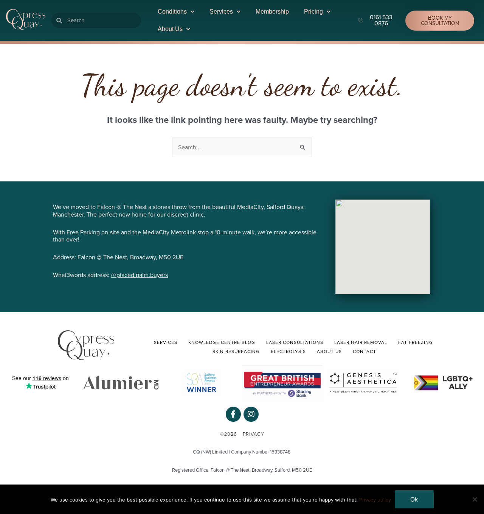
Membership (272, 11)
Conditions (172, 11)
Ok (414, 499)
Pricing (313, 11)
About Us (170, 29)
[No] (474, 499)
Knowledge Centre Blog (221, 342)
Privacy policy (375, 500)
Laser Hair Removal (360, 342)
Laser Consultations (294, 342)
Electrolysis (288, 351)
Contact (364, 351)
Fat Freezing (415, 342)
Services (221, 11)
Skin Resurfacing (236, 351)
